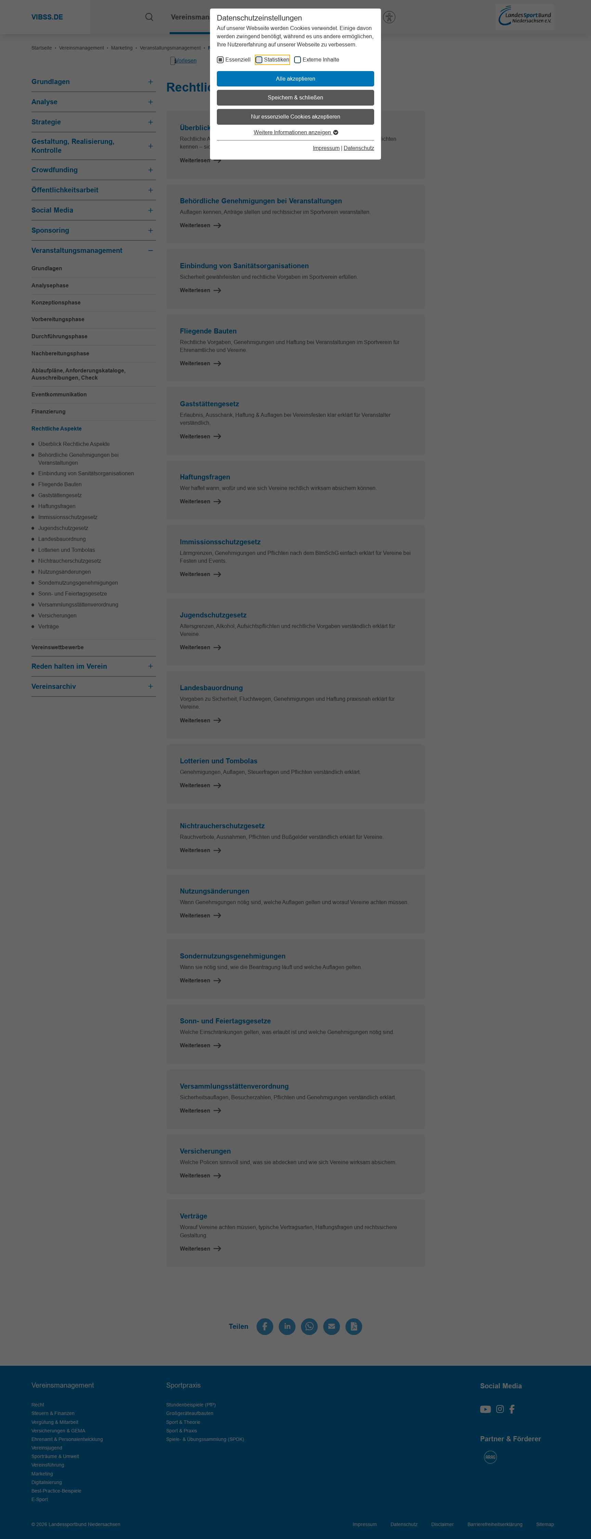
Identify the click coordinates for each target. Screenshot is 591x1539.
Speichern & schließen (295, 97)
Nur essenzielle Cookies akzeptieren (295, 116)
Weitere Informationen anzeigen (293, 132)
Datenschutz (359, 148)
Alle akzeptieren (295, 79)
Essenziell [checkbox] (238, 59)
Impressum (326, 148)
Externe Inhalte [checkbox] (321, 59)
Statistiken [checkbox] (276, 59)
